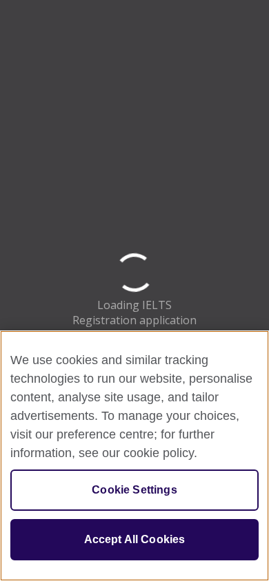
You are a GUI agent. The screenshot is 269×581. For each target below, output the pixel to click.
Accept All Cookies (135, 539)
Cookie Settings (134, 490)
